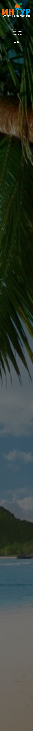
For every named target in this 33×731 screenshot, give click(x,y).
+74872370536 (16, 32)
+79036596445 (16, 34)
